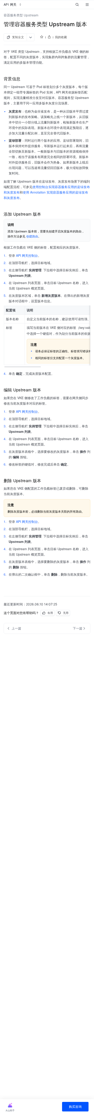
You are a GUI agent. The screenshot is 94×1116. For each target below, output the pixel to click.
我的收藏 (61, 37)
